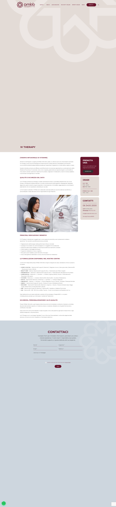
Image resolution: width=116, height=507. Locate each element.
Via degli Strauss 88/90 (88, 216)
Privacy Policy (68, 362)
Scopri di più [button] (88, 171)
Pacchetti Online (65, 4)
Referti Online (76, 4)
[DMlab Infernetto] (26, 5)
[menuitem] (42, 5)
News (83, 4)
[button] (98, 5)
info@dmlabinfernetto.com (90, 213)
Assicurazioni (55, 4)
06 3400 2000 (90, 205)
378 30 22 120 (91, 210)
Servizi (42, 4)
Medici (48, 4)
